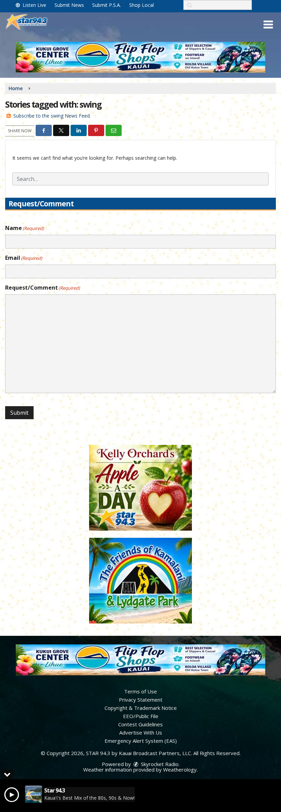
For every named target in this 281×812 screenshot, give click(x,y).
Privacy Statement (140, 699)
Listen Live (33, 5)
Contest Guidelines (140, 724)
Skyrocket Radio (159, 764)
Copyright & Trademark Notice (141, 707)
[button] (268, 24)
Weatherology (180, 769)
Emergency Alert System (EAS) (141, 740)
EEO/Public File (140, 716)
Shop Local (141, 5)
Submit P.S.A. (106, 5)
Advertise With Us (140, 732)
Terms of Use (140, 691)
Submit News (69, 5)
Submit (19, 412)
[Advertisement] (140, 57)
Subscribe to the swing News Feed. (52, 115)
